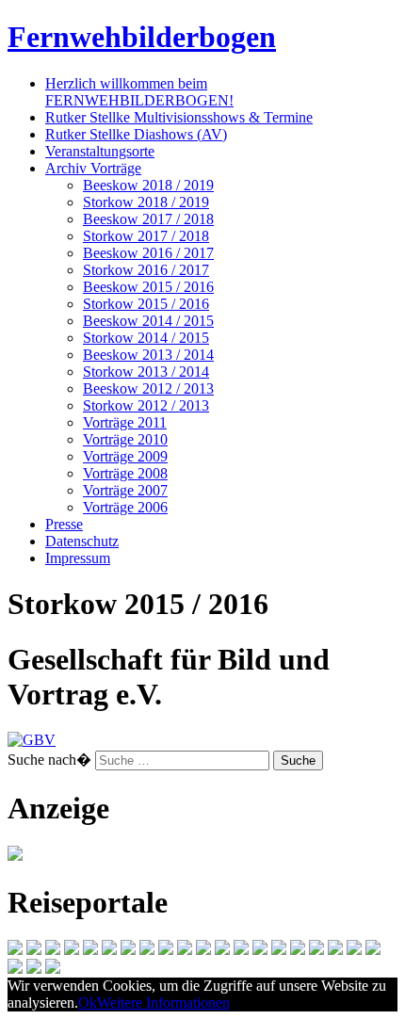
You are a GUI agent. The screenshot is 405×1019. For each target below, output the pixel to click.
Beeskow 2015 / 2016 (148, 287)
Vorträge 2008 (125, 473)
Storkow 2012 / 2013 (146, 405)
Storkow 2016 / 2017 (146, 270)
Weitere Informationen (163, 1003)
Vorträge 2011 (125, 422)
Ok (87, 1003)
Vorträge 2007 (125, 490)
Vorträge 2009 (125, 456)
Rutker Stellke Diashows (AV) (136, 134)
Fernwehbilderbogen (142, 37)
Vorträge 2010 (125, 439)
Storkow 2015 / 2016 (146, 304)
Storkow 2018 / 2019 (146, 202)
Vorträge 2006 (125, 507)
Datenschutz (82, 541)
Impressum (77, 558)
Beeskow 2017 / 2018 (148, 219)
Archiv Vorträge (93, 168)
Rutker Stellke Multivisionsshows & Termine (179, 117)
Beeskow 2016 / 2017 (148, 253)
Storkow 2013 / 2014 (146, 372)
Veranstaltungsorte (99, 151)
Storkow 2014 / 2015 (146, 338)
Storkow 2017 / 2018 (146, 236)
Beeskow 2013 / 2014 (148, 355)
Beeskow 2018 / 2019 (148, 185)
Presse (64, 524)
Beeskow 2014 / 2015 (148, 321)
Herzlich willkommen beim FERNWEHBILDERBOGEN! (139, 91)
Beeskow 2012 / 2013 (148, 388)
